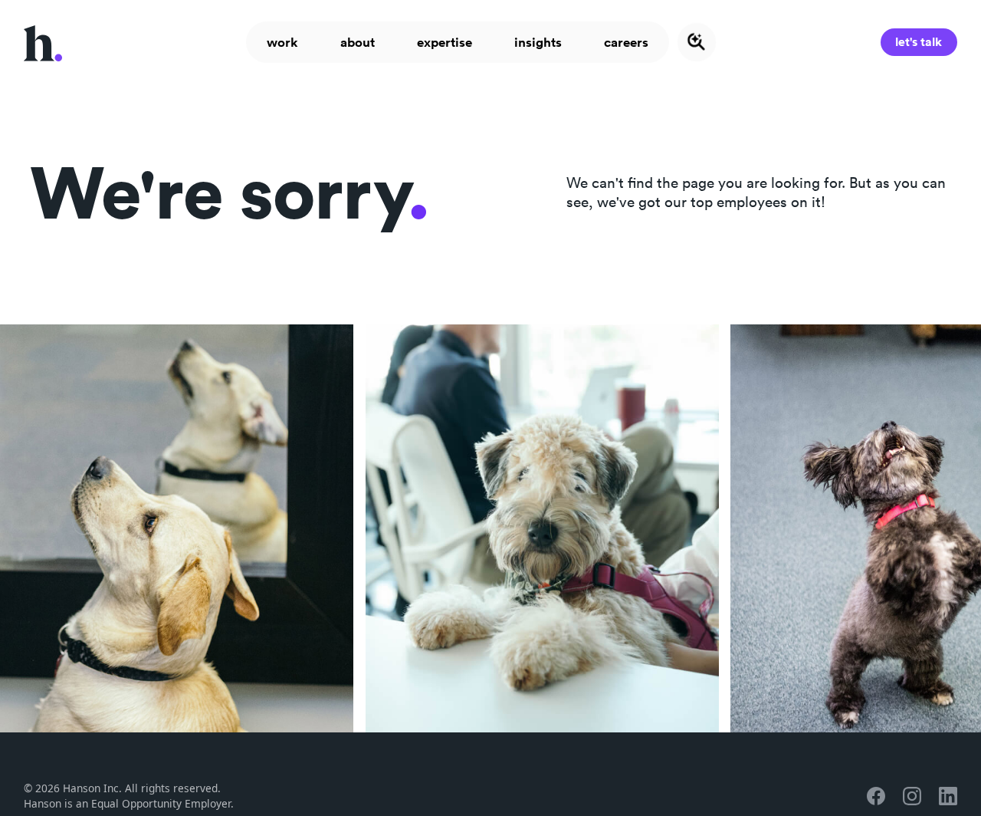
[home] (43, 41)
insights (538, 42)
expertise (444, 42)
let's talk (918, 42)
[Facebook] (876, 796)
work (282, 42)
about (357, 42)
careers (626, 42)
